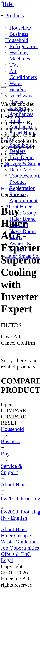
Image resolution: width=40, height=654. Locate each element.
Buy (5, 454)
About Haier (14, 484)
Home (7, 189)
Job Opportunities (20, 548)
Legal (7, 560)
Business (18, 34)
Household (20, 28)
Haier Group (22, 213)
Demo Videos (23, 170)
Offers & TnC (16, 554)
